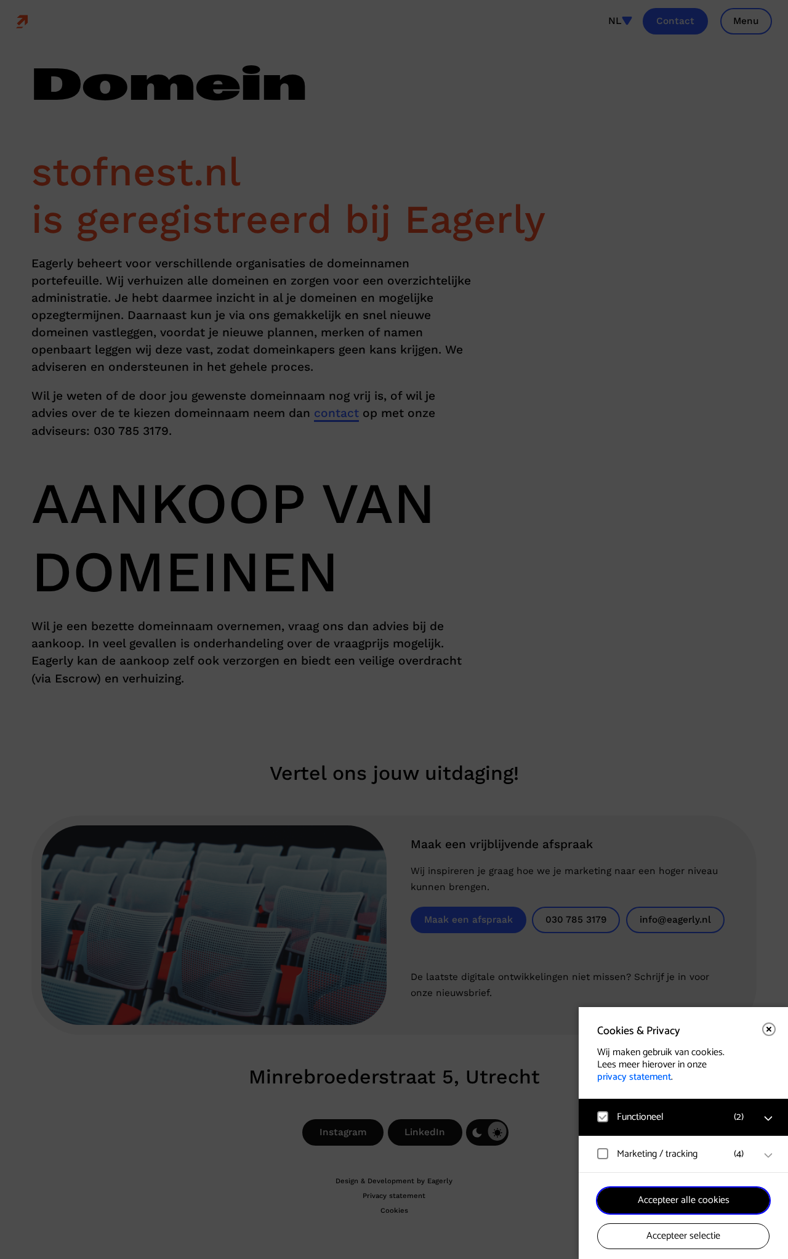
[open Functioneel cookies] (768, 1118)
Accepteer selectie (683, 1236)
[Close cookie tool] (769, 1029)
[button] (671, 1117)
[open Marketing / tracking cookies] (768, 1155)
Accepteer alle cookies (684, 1200)
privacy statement (634, 1077)
